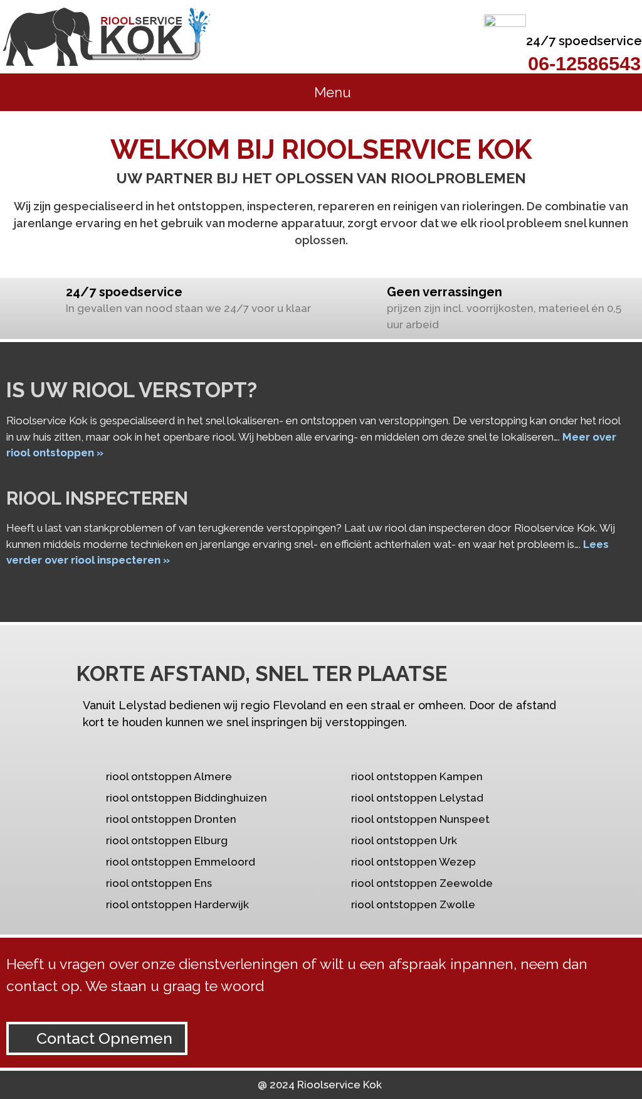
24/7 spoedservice (584, 40)
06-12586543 (584, 64)
